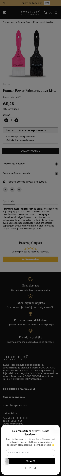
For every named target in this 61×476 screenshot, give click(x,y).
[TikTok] (35, 468)
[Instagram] (30, 468)
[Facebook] (25, 468)
